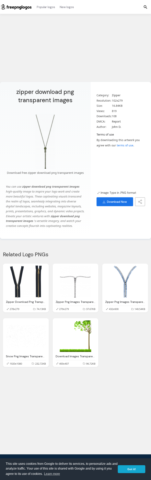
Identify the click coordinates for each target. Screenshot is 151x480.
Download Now (117, 202)
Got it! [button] (131, 469)
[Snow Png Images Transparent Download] (26, 336)
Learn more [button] (52, 473)
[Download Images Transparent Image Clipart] (76, 336)
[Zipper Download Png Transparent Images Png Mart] (26, 282)
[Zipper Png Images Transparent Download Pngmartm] (76, 282)
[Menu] (145, 7)
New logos (67, 7)
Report (116, 121)
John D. (116, 127)
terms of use (125, 145)
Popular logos (46, 7)
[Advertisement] (75, 50)
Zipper (116, 95)
